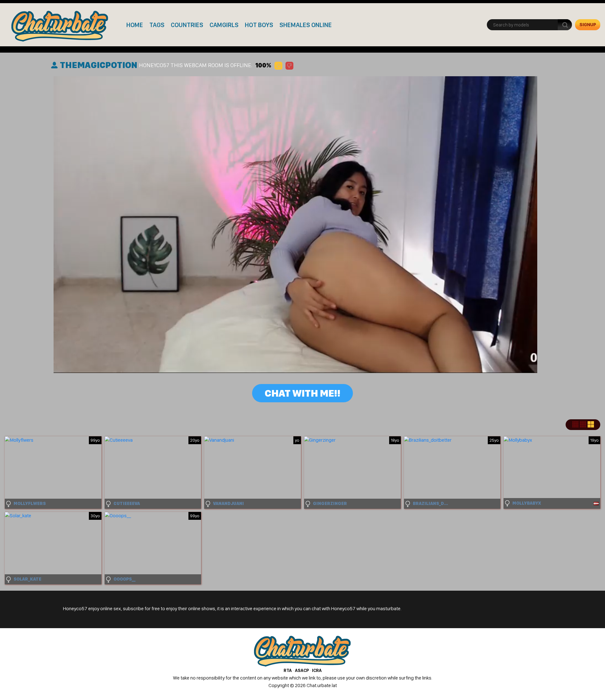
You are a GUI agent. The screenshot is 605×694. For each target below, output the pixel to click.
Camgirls (224, 25)
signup (587, 24)
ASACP (302, 670)
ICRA (317, 670)
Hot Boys (259, 25)
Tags (156, 25)
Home (134, 25)
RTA (288, 670)
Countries (187, 25)
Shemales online (305, 25)
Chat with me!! (302, 393)
